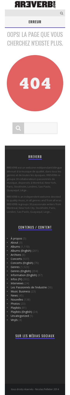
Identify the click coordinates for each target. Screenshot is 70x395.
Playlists (16, 307)
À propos (16, 238)
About (14, 242)
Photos (15, 303)
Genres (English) (21, 271)
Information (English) (24, 275)
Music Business (20, 291)
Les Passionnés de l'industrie (29, 287)
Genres (15, 267)
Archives (16, 255)
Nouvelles (17, 299)
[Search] (62, 13)
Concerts (16, 259)
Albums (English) (21, 250)
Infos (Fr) (16, 279)
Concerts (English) (22, 263)
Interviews (17, 283)
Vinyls (14, 320)
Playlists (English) (21, 312)
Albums (15, 246)
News (14, 295)
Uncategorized (20, 316)
